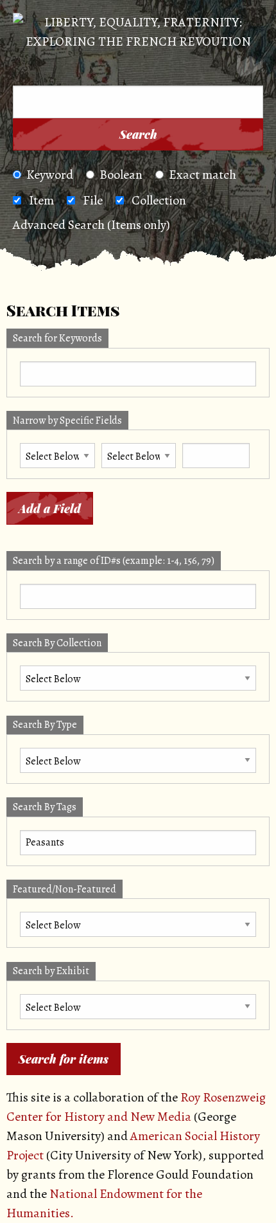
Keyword (49, 174)
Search (138, 134)
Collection (159, 200)
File (93, 200)
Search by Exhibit (51, 971)
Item (41, 200)
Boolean (120, 174)
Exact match (202, 174)
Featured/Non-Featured (64, 889)
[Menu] (31, 68)
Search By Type (45, 725)
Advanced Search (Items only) (91, 224)
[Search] (249, 68)
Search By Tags (44, 807)
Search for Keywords (57, 338)
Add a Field (50, 508)
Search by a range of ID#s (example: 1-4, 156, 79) (113, 561)
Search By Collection (57, 643)
